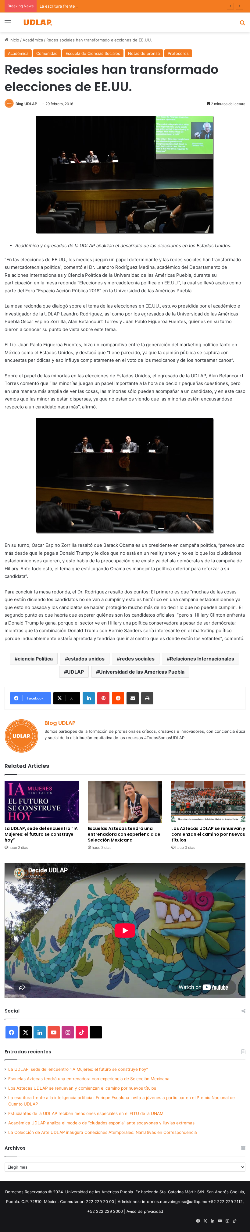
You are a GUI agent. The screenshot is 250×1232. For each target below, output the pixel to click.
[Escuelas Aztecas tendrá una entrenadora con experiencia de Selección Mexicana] (125, 802)
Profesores (178, 53)
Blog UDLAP (26, 103)
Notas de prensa (144, 53)
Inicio (13, 39)
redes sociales (137, 659)
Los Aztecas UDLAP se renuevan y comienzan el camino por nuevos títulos (208, 834)
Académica (33, 39)
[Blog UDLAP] (37, 22)
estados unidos (86, 659)
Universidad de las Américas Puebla (141, 672)
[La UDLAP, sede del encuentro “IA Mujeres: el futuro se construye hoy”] (42, 802)
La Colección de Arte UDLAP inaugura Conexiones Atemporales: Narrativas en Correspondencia (102, 1132)
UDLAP (75, 672)
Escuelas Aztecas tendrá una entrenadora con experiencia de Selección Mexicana (124, 834)
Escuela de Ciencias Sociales (93, 53)
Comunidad (47, 53)
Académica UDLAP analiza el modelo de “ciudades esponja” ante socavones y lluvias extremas (101, 1122)
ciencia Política (35, 659)
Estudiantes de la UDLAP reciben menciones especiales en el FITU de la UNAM (85, 1113)
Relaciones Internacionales (202, 659)
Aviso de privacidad (145, 1211)
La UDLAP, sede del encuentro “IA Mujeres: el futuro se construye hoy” (41, 834)
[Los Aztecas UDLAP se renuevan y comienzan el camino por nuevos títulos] (208, 802)
